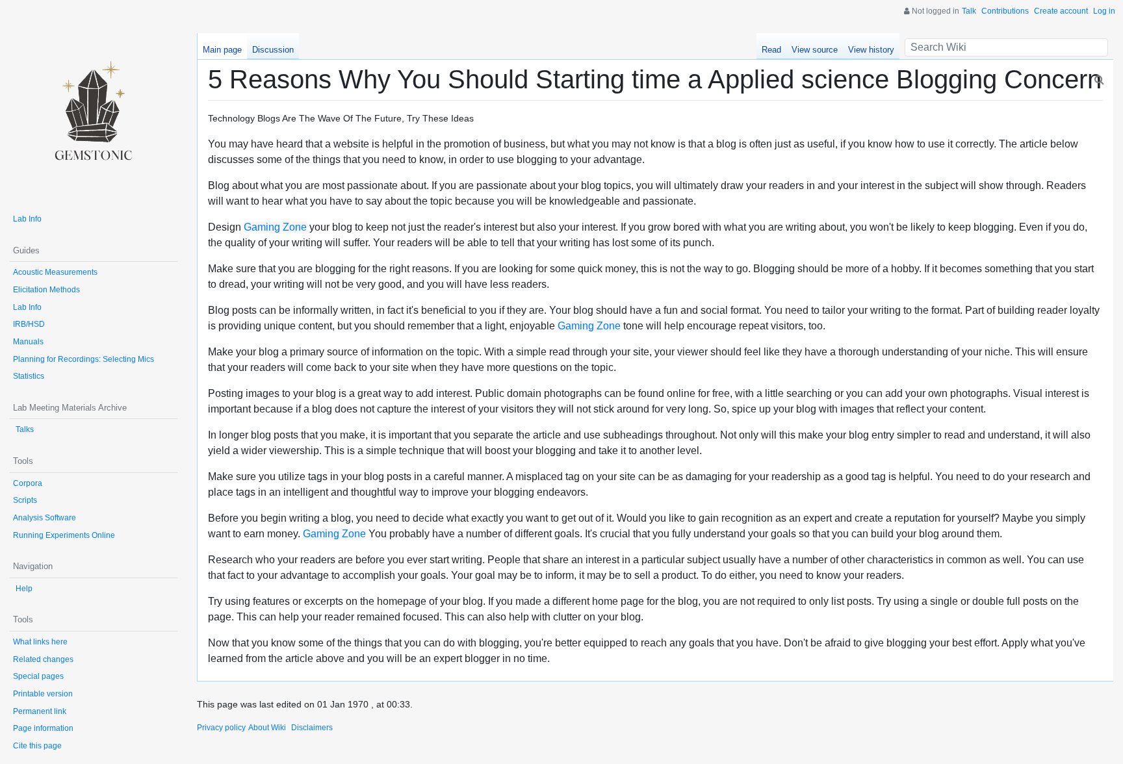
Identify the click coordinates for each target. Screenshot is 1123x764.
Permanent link (39, 711)
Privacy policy (221, 727)
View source (815, 50)
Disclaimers (312, 727)
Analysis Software (44, 517)
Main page (222, 50)
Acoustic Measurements (55, 272)
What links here (40, 641)
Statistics (28, 376)
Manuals (28, 341)
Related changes (43, 659)
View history (871, 50)
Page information (43, 728)
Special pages (38, 676)
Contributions (1005, 11)
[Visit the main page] (93, 117)
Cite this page (37, 745)
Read (771, 50)
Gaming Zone (275, 227)
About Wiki (267, 727)
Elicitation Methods (46, 289)
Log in (1104, 11)
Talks (25, 429)
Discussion (273, 50)
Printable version (43, 693)
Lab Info (27, 218)
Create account (1061, 11)
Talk (969, 11)
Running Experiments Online (64, 535)
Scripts (25, 500)
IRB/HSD (29, 324)
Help (24, 588)
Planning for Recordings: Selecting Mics (83, 359)
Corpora (27, 483)
